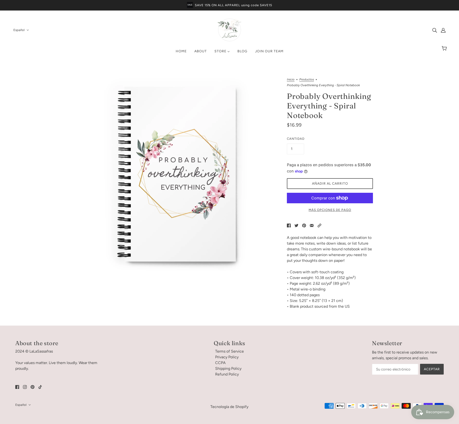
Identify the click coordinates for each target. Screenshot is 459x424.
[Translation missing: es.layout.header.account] (443, 30)
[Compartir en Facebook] (289, 225)
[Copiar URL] (319, 225)
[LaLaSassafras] (229, 40)
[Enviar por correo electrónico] (312, 225)
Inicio (291, 79)
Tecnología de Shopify (229, 406)
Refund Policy (227, 374)
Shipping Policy (228, 368)
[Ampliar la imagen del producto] (182, 174)
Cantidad (296, 138)
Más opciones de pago (330, 210)
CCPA (220, 362)
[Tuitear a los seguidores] (296, 225)
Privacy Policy (227, 357)
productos (306, 79)
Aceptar (432, 369)
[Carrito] (445, 49)
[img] (434, 30)
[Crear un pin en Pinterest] (304, 225)
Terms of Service (229, 351)
